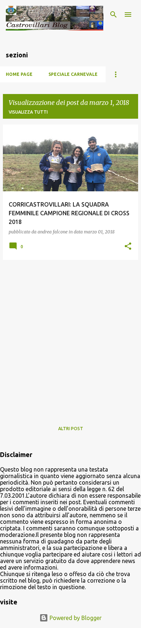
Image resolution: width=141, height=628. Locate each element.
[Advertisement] (70, 336)
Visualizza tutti (28, 112)
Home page (19, 74)
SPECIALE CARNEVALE (73, 74)
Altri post (70, 428)
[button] (128, 247)
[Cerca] (113, 14)
